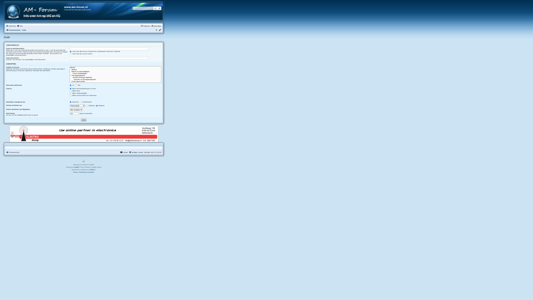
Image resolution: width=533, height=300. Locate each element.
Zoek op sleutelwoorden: (15, 48)
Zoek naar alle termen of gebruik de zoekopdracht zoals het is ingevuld (96, 51)
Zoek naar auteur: (12, 58)
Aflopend (101, 105)
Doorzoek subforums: (14, 85)
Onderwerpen (87, 102)
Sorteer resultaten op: (14, 105)
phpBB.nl (92, 169)
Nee (79, 85)
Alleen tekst (76, 91)
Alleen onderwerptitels (79, 93)
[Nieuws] (115, 68)
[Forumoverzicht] (34, 12)
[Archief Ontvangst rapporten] (115, 77)
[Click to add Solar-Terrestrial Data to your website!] (84, 161)
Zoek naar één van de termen (82, 54)
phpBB (76, 167)
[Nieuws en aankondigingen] (115, 72)
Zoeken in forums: (13, 67)
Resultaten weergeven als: (15, 102)
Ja (73, 85)
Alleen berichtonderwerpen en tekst (84, 88)
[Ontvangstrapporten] (115, 76)
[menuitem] (19, 26)
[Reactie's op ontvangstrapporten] (115, 80)
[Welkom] (115, 70)
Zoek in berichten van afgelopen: (18, 109)
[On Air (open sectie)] (115, 81)
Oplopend (91, 105)
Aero (74, 164)
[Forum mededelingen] (115, 74)
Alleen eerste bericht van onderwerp (84, 95)
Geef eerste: (10, 113)
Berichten (75, 102)
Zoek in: (9, 88)
